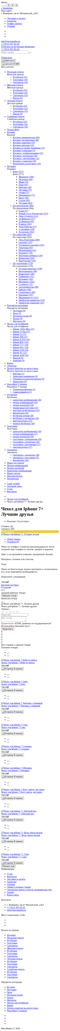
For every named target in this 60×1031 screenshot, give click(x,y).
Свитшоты (12, 945)
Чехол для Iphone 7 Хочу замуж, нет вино (21, 792)
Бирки (10, 1005)
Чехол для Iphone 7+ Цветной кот (17, 813)
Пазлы (10, 997)
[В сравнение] (8, 653)
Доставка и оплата (16, 18)
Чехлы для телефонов (17, 499)
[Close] (2, 601)
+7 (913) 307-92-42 (10, 49)
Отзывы (11, 26)
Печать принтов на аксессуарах (22, 1008)
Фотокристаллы (15, 995)
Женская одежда (15, 948)
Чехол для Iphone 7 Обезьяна (15, 770)
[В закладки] (8, 655)
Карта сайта (13, 895)
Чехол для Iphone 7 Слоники (15, 749)
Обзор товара (13, 539)
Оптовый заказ (14, 486)
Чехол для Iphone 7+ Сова (14, 857)
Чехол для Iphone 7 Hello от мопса (18, 662)
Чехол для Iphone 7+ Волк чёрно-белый (20, 835)
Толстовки (12, 943)
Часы (9, 992)
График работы (14, 23)
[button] (7, 8)
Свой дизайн (13, 483)
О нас (10, 489)
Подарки (11, 935)
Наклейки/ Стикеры (17, 1010)
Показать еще (8, 866)
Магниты (11, 1000)
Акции (10, 892)
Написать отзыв (9, 596)
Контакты (12, 491)
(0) (11, 526)
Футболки (12, 940)
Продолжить (7, 629)
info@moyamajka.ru (10, 41)
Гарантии (11, 21)
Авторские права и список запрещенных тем (29, 889)
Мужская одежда (15, 938)
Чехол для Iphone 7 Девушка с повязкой (20, 706)
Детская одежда (15, 959)
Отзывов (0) (13, 542)
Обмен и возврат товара (19, 887)
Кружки (11, 987)
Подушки (11, 989)
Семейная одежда (15, 969)
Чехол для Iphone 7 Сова (13, 727)
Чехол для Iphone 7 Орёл (13, 684)
